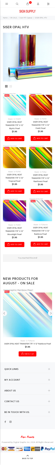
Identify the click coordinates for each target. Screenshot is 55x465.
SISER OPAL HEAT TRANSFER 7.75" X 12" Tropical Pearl (14, 178)
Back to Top (27, 458)
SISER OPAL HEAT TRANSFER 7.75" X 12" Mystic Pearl (14, 125)
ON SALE (13, 17)
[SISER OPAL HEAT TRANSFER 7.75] (14, 104)
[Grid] (6, 86)
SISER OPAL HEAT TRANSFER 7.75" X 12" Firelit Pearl (41, 125)
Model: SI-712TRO (14, 171)
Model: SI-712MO (14, 225)
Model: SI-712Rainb (41, 224)
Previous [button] (4, 313)
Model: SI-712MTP (14, 119)
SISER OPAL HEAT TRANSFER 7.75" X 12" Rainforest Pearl (41, 178)
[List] (10, 86)
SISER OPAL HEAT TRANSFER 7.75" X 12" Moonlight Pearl (14, 231)
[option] (27, 320)
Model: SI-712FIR (40, 119)
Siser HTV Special (25, 17)
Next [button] (51, 313)
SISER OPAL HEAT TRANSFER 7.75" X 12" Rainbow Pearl (41, 231)
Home (5, 17)
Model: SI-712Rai (40, 172)
